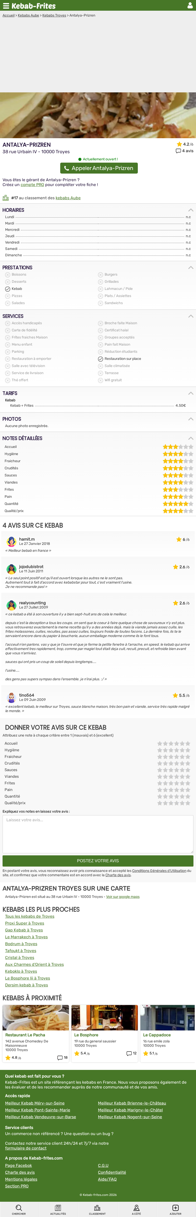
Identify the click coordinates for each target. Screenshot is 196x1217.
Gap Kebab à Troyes (24, 930)
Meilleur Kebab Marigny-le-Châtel (130, 1110)
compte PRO (32, 184)
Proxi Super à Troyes (24, 923)
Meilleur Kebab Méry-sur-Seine (35, 1103)
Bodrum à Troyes (21, 943)
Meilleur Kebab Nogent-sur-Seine (130, 1116)
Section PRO (17, 1186)
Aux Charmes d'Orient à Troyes (34, 964)
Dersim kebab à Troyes (26, 985)
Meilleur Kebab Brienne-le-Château (132, 1103)
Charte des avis (118, 875)
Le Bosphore (86, 1034)
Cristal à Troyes (19, 957)
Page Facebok (18, 1165)
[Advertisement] (98, 55)
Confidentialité (112, 1172)
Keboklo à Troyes (21, 971)
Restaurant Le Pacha (25, 1034)
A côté (136, 1213)
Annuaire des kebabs (35, 5)
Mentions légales (21, 1179)
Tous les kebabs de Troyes (29, 916)
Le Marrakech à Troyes (26, 937)
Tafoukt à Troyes (20, 950)
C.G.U (103, 1165)
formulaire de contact (25, 1148)
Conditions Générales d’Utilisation (159, 871)
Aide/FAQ (107, 1179)
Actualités (58, 1213)
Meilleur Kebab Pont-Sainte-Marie (37, 1110)
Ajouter (175, 1213)
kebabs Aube (68, 197)
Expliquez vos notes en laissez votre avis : (36, 811)
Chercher (19, 1213)
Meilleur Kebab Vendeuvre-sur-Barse (40, 1116)
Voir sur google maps (123, 897)
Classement (97, 1213)
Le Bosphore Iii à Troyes (27, 978)
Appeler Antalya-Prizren (102, 168)
